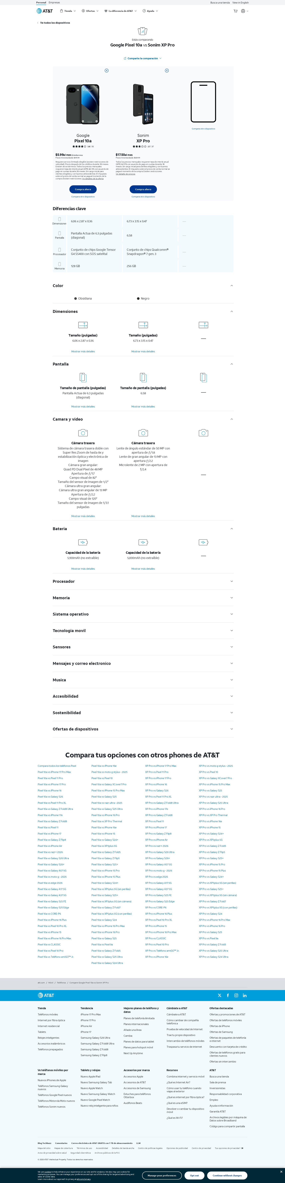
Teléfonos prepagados (50, 1049)
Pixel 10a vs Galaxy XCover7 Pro (109, 784)
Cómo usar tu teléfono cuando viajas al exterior (184, 1089)
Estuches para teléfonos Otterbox (137, 1095)
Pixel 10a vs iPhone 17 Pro (52, 784)
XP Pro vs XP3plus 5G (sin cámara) (218, 895)
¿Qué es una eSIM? (177, 1103)
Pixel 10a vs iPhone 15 (49, 932)
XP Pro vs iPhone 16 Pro (212, 809)
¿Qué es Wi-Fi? (175, 1117)
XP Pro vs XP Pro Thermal (213, 815)
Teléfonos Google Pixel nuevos (55, 1095)
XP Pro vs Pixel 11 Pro (156, 772)
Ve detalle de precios (125, 174)
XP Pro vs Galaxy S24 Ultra (213, 956)
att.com (41, 982)
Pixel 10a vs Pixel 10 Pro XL (52, 926)
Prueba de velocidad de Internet (185, 1029)
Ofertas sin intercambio (223, 1061)
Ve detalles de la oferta (92, 178)
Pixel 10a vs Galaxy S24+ (105, 839)
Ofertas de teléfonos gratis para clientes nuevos (227, 1054)
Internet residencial (49, 1026)
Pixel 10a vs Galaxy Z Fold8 (52, 821)
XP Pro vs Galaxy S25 (210, 790)
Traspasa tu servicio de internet (184, 1046)
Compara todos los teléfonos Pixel (57, 765)
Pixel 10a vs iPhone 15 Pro (106, 870)
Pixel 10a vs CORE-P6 (49, 913)
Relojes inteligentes (48, 1037)
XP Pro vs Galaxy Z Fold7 (212, 901)
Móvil (50, 982)
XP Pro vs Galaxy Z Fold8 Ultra (162, 802)
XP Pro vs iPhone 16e (156, 956)
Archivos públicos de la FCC (107, 1153)
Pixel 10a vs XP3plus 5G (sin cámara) (111, 901)
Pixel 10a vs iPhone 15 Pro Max (108, 790)
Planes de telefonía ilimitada (139, 1018)
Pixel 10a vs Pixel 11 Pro (50, 778)
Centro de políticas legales (150, 1148)
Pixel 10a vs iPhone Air (50, 845)
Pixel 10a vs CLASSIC (49, 944)
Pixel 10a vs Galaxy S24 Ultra (107, 963)
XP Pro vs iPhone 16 (156, 784)
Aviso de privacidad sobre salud (52, 1153)
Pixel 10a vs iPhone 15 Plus (106, 876)
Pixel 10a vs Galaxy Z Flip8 (52, 839)
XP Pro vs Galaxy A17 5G (158, 882)
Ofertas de (220, 1026)
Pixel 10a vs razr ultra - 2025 (107, 802)
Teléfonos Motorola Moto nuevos (56, 1100)
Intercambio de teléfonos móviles (185, 1040)
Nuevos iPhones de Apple (52, 1080)
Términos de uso (84, 1148)
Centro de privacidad (201, 1148)
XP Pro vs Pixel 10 (208, 772)
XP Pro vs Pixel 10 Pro (157, 944)
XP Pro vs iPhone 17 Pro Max (160, 765)
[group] (56, 1008)
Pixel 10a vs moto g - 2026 (52, 876)
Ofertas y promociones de (227, 1014)
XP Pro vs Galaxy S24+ (211, 833)
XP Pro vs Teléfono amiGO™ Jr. (162, 950)
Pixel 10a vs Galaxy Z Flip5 (106, 858)
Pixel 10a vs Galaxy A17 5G (52, 889)
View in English (240, 2)
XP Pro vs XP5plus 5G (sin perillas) (217, 882)
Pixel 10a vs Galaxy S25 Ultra (107, 809)
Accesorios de (135, 1082)
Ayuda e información (221, 1105)
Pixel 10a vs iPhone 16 (49, 790)
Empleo (214, 1099)
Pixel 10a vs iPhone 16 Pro (106, 815)
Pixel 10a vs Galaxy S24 (104, 919)
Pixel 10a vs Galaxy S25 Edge (53, 907)
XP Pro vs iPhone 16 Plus (158, 913)
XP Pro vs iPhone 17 (156, 827)
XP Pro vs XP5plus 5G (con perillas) (218, 907)
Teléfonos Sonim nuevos (51, 1106)
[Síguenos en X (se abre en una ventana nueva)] (219, 995)
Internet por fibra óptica (51, 1020)
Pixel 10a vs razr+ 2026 (50, 852)
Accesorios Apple (133, 1076)
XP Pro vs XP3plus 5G (210, 839)
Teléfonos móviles (48, 1014)
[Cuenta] (245, 11)
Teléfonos (61, 982)
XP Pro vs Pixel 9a (208, 938)
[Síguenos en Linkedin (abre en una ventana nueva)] (244, 995)
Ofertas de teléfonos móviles (226, 1020)
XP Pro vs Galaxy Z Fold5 (212, 845)
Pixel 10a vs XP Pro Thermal (107, 821)
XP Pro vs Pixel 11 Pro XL (158, 796)
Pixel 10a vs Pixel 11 (48, 827)
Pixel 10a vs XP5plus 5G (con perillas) (112, 913)
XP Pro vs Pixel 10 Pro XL (158, 919)
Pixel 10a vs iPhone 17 (49, 833)
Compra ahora (83, 189)
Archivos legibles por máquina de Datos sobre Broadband (228, 1119)
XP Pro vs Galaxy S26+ (157, 858)
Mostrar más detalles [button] (83, 351)
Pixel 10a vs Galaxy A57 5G (52, 870)
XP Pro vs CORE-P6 (155, 907)
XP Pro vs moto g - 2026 (158, 870)
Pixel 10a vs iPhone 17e (50, 815)
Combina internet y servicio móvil (185, 1076)
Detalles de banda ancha (123, 1148)
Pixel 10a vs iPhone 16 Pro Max (54, 938)
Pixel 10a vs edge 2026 (50, 882)
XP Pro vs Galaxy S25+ (211, 858)
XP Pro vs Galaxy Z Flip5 (212, 852)
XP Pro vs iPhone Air (156, 839)
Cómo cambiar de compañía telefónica (183, 1021)
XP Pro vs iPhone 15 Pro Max (214, 784)
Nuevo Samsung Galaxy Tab (96, 1082)
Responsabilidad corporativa (226, 1094)
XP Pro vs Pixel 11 (154, 821)
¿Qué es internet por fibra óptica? (185, 1097)
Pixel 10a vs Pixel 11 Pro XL (52, 802)
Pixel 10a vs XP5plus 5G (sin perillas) (111, 889)
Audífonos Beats (133, 1103)
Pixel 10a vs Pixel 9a (102, 944)
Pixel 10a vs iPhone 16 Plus (52, 919)
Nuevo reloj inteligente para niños (99, 1105)
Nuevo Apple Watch (92, 1088)
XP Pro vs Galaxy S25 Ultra (213, 802)
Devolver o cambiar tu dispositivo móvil (185, 1110)
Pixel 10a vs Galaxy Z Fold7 (106, 907)
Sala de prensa (218, 1082)
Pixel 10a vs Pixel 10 (102, 778)
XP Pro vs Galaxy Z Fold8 (159, 815)
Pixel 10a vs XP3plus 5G (104, 845)
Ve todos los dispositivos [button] (55, 22)
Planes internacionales (136, 1024)
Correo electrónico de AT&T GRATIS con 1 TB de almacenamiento (101, 1143)
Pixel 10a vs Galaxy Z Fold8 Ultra (55, 809)
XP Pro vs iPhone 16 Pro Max (161, 932)
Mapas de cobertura (63, 1148)
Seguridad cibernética (81, 1153)
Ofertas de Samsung (221, 1031)
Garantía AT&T (218, 1111)
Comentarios (61, 1143)
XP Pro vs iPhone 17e (156, 809)
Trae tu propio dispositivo (181, 1035)
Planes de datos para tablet (139, 1041)
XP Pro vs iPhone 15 (156, 926)
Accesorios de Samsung (137, 1088)
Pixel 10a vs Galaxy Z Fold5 (106, 852)
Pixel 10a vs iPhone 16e (104, 765)
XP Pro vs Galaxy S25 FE (158, 895)
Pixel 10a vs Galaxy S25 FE (52, 901)
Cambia (128, 1035)
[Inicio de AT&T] (44, 11)
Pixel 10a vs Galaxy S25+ (105, 864)
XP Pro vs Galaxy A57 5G (158, 864)
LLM (138, 1143)
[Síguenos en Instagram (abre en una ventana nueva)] (236, 995)
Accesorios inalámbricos (51, 1043)
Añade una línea (132, 1029)
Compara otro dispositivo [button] (203, 128)
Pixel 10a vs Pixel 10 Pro (50, 950)
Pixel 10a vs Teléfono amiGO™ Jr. (56, 956)
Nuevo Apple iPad (90, 1076)
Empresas (54, 2)
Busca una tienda (220, 2)
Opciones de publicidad (177, 1148)
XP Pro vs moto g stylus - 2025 (216, 765)
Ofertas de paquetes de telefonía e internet (228, 1039)
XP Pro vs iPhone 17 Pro (158, 778)
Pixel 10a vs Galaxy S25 (104, 796)
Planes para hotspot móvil (138, 1047)
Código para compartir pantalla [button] (227, 1126)
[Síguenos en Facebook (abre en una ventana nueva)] (228, 995)
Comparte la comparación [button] (143, 58)
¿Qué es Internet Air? (178, 1082)
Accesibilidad (102, 1148)
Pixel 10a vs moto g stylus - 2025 (109, 772)
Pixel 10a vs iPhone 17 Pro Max (54, 772)
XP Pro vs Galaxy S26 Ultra (159, 852)
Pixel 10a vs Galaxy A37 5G (52, 895)
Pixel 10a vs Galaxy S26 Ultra (53, 858)
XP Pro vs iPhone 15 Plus (212, 870)
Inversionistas (217, 1088)
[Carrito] (236, 11)
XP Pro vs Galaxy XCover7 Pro (215, 778)
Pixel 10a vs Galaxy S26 (50, 796)
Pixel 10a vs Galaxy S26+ (51, 864)
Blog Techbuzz (44, 1143)
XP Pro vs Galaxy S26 (156, 790)
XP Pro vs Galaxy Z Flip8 (158, 833)
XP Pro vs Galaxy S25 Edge (160, 901)
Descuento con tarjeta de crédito (228, 1046)
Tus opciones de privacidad (227, 1148)
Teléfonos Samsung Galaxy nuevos (53, 1087)
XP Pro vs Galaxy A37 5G (158, 889)
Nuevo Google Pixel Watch (95, 1099)
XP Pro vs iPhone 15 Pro (212, 864)
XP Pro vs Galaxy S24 (210, 913)
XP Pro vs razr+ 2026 (156, 845)
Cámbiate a (176, 1014)
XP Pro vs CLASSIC (155, 938)
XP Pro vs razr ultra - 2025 (213, 796)
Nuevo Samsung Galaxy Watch (98, 1094)
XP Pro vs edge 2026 (156, 876)
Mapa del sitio (44, 1148)
